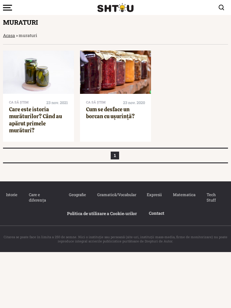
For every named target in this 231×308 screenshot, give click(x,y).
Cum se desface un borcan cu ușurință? (110, 113)
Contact (156, 213)
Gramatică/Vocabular (115, 194)
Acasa (9, 35)
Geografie (77, 194)
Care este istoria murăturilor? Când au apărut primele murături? (35, 120)
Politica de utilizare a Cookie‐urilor (102, 213)
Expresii (154, 194)
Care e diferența (37, 197)
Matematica (184, 194)
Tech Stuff (211, 197)
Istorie (11, 194)
